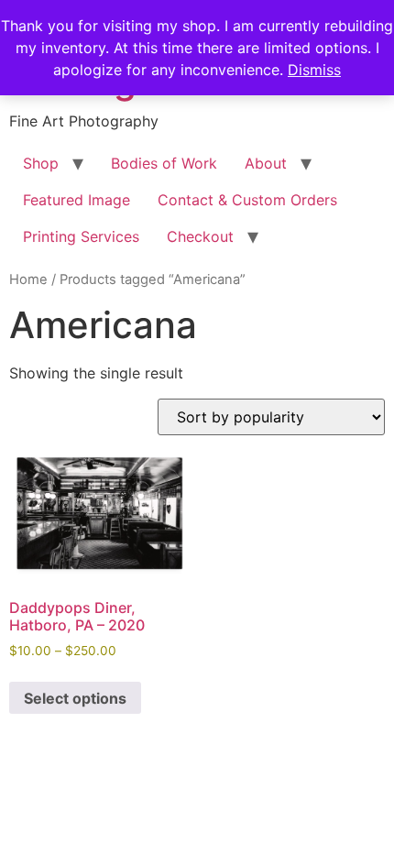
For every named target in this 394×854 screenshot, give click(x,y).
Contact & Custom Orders (247, 200)
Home (28, 279)
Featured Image (76, 200)
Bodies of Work (164, 163)
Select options (75, 698)
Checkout (200, 236)
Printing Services (81, 236)
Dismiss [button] (314, 69)
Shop (41, 163)
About (266, 163)
